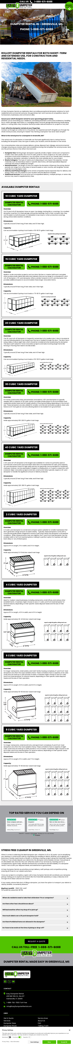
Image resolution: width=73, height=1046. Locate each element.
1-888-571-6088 (44, 203)
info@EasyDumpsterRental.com (19, 1006)
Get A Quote (8, 1018)
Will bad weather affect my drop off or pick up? (20, 910)
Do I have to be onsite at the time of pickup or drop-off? (23, 928)
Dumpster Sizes (10, 1023)
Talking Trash (43, 1026)
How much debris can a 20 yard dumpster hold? (20, 916)
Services (7, 1021)
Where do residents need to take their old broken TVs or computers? (28, 898)
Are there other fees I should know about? (18, 904)
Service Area (43, 1018)
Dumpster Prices (10, 1026)
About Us (41, 1021)
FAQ (39, 1023)
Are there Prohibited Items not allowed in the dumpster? (23, 922)
